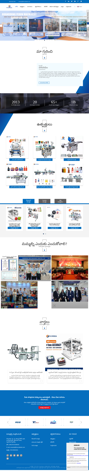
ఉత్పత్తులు (22, 6)
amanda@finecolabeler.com (24, 1)
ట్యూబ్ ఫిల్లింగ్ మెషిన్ (42, 467)
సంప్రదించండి (68, 6)
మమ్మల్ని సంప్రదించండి (44, 407)
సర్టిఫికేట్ (71, 438)
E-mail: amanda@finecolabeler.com (15, 447)
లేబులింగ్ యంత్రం (36, 438)
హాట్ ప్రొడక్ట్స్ (53, 466)
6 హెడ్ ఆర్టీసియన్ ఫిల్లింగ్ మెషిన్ (71, 186)
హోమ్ (16, 6)
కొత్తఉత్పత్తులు (60, 201)
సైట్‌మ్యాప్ (57, 466)
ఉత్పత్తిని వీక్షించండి (14, 227)
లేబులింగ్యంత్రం (28, 201)
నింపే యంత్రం (35, 445)
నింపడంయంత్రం (44, 201)
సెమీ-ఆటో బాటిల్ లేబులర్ (17, 159)
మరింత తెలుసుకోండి (44, 82)
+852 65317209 (12, 1)
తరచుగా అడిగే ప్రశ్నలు (54, 6)
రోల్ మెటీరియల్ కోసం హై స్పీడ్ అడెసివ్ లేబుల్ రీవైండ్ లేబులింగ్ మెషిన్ (34, 224)
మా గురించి (29, 6)
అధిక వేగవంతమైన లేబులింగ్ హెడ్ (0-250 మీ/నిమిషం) (54, 224)
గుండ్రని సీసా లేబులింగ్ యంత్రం (44, 159)
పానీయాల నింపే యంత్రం (61, 467)
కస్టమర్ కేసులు (38, 6)
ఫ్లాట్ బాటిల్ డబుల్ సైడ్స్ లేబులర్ (17, 186)
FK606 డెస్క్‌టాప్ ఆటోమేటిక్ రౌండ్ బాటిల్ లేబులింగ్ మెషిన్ (74, 224)
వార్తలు (62, 6)
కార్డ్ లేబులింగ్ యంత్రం (71, 159)
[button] (1, 25)
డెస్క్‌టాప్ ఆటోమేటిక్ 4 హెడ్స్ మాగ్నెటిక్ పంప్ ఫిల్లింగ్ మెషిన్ (44, 187)
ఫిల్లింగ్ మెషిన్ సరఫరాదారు (51, 467)
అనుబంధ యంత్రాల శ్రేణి (37, 442)
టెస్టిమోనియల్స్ (72, 442)
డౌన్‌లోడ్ (45, 6)
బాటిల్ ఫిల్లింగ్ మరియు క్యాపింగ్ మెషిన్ (23, 467)
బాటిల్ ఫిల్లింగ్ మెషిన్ (34, 467)
